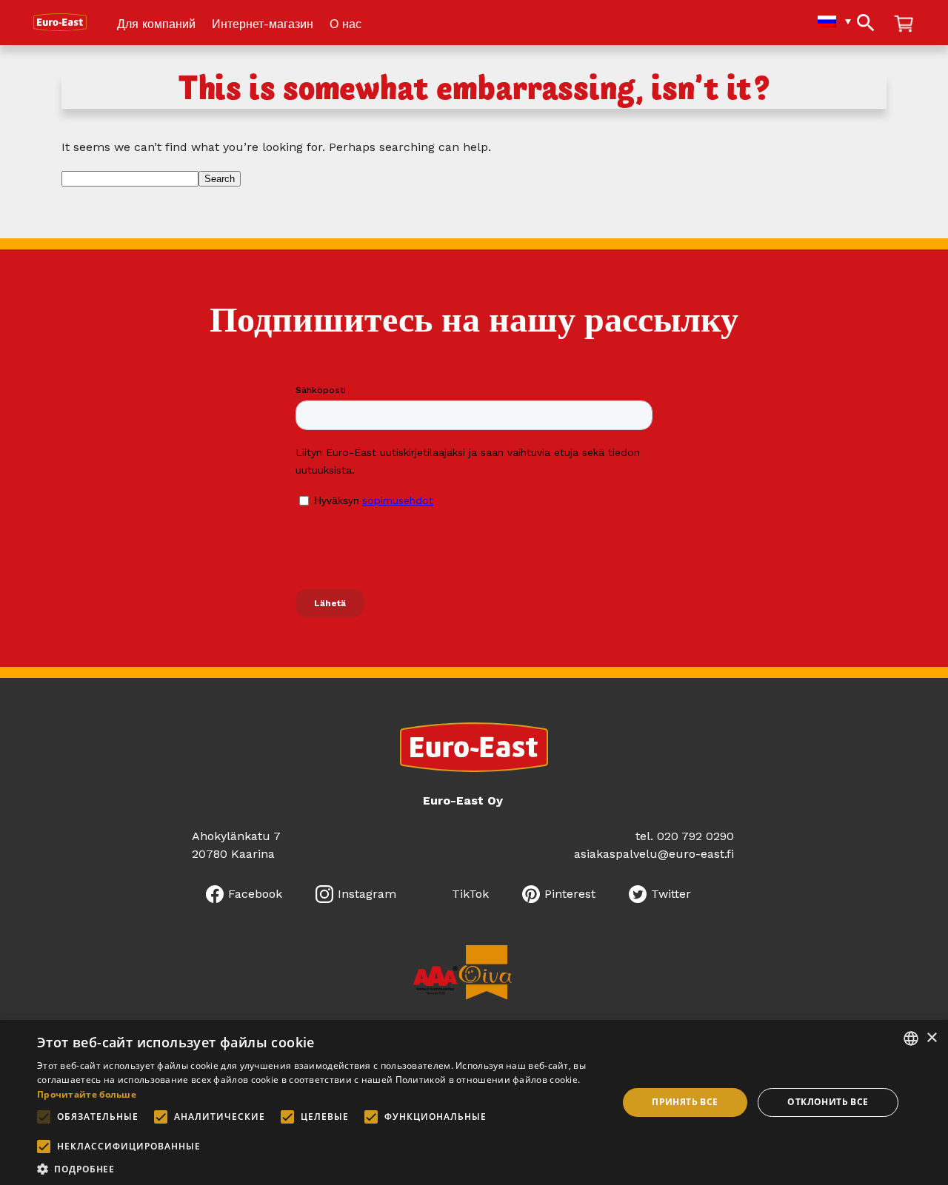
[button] (319, 1167)
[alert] (474, 1102)
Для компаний (156, 25)
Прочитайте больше (86, 1094)
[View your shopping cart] (903, 25)
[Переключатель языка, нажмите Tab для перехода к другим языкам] (827, 21)
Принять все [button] (685, 1101)
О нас (345, 25)
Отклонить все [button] (827, 1101)
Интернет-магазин (262, 25)
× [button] (931, 1038)
